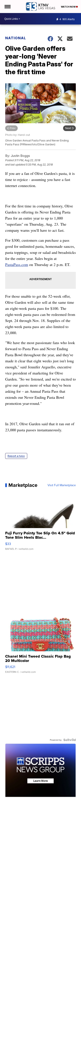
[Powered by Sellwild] (69, 739)
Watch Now (68, 6)
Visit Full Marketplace (62, 485)
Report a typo (16, 456)
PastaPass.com (16, 264)
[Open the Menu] (7, 6)
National (15, 38)
